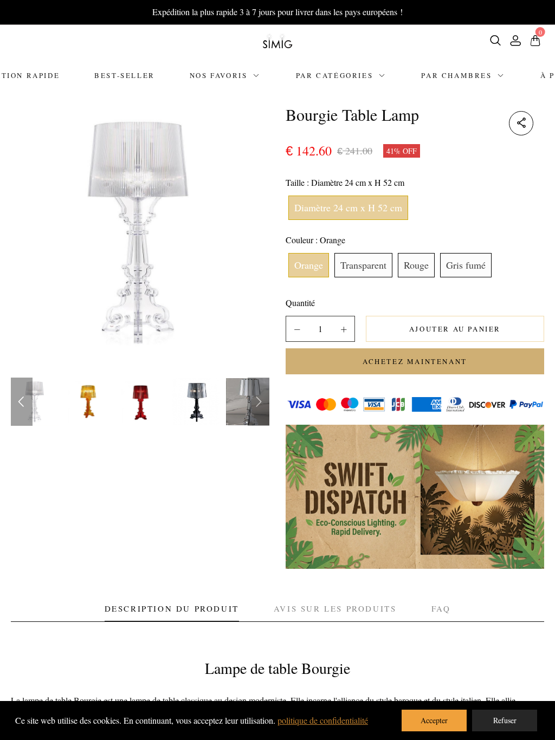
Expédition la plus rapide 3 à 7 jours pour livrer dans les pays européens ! (277, 11)
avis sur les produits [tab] (335, 608)
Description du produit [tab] (172, 608)
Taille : (345, 182)
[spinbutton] (320, 329)
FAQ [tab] (441, 608)
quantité (300, 302)
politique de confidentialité (323, 720)
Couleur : (315, 239)
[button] (297, 329)
